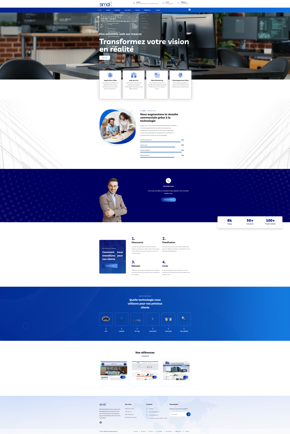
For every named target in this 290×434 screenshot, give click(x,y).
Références (178, 431)
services (137, 10)
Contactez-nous (168, 199)
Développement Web (180, 80)
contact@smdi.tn (169, 3)
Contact (158, 10)
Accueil (100, 10)
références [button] (147, 10)
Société (108, 10)
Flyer (177, 377)
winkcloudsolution (142, 377)
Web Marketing (157, 80)
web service (133, 80)
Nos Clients (128, 10)
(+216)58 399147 (154, 412)
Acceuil (136, 431)
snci (115, 377)
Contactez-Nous (109, 266)
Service (151, 431)
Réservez (104, 58)
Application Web (110, 80)
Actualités (117, 10)
